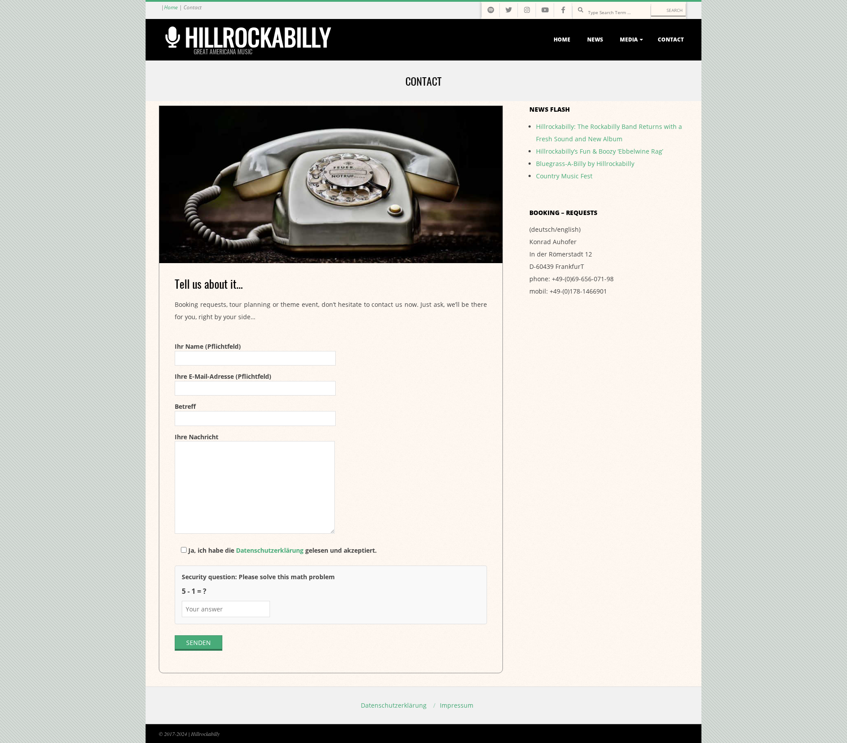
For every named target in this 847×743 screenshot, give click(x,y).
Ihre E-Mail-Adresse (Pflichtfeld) (223, 376)
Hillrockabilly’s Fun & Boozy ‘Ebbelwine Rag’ (599, 151)
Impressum (456, 705)
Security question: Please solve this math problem (258, 577)
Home (171, 7)
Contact (671, 39)
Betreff (185, 406)
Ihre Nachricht (196, 437)
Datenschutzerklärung (270, 550)
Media (629, 39)
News (595, 39)
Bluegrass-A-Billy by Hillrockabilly (585, 163)
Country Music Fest (564, 176)
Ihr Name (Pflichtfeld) (208, 346)
